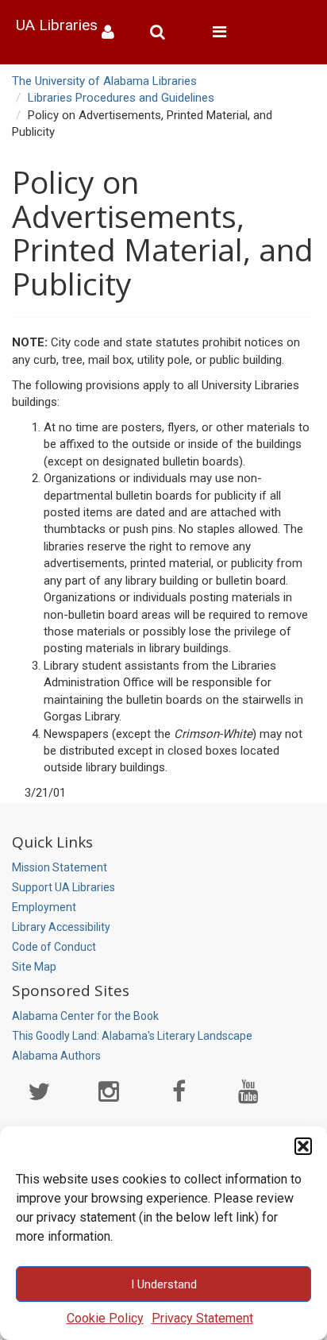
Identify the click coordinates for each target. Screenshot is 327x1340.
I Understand (164, 1284)
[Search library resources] (163, 32)
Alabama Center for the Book (85, 1016)
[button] (303, 1146)
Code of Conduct (54, 946)
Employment (44, 907)
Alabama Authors (56, 1055)
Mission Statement (59, 867)
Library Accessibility (61, 927)
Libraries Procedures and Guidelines (121, 98)
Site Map (34, 966)
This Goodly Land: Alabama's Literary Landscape (132, 1035)
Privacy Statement (202, 1318)
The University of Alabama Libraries (104, 81)
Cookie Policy (105, 1318)
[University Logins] (114, 32)
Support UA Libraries (63, 887)
